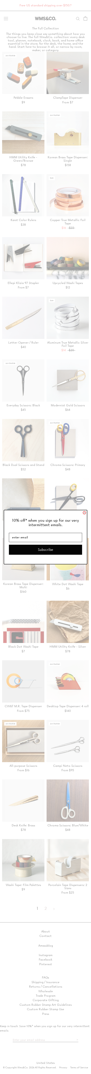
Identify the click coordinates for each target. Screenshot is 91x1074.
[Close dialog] (84, 512)
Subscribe (45, 549)
